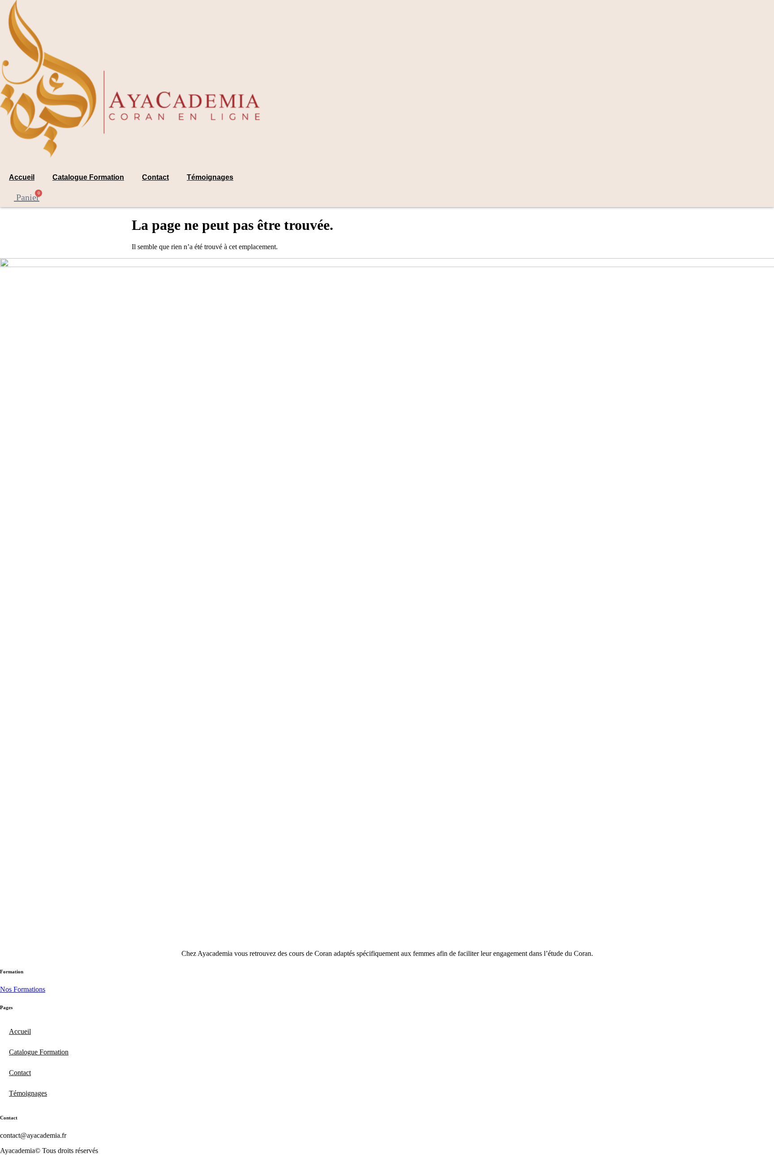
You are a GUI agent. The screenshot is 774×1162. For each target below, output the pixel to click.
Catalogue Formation (88, 177)
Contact (155, 177)
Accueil (21, 177)
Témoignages (210, 177)
